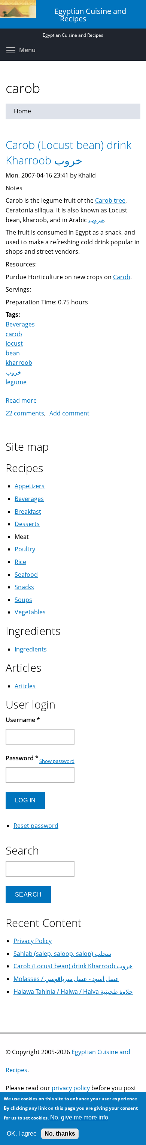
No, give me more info (79, 1117)
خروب (96, 220)
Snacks (24, 587)
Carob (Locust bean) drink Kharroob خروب (68, 152)
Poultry (25, 549)
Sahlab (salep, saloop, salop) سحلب (62, 953)
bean (13, 353)
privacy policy (71, 1088)
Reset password (35, 826)
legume (16, 382)
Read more (21, 400)
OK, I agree (22, 1133)
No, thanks (60, 1133)
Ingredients (31, 649)
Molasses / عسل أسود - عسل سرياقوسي (66, 979)
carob (14, 334)
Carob (121, 277)
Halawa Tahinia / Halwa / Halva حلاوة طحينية (73, 991)
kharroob (19, 362)
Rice (20, 562)
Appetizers (30, 486)
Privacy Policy (32, 941)
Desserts (27, 524)
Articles (25, 686)
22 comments (25, 413)
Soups (23, 600)
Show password (56, 761)
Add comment (69, 413)
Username (23, 720)
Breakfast (28, 511)
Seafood (26, 574)
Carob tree (110, 200)
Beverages (20, 324)
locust (14, 343)
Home (22, 111)
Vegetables (30, 612)
